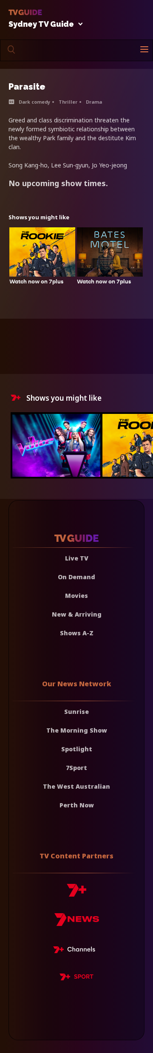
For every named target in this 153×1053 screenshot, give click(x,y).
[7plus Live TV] (76, 951)
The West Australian (76, 786)
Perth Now (77, 805)
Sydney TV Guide (41, 24)
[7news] (76, 922)
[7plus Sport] (77, 978)
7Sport (76, 768)
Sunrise (76, 712)
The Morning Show (76, 730)
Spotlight (76, 749)
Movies (76, 596)
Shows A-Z (77, 633)
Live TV (76, 558)
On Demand (76, 577)
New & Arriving (77, 614)
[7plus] (76, 893)
